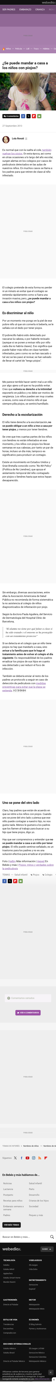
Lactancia (8, 1189)
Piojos (36, 874)
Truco (36, 49)
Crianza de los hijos (39, 1200)
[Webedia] (49, 2)
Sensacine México (37, 1353)
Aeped (41, 861)
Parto (31, 1189)
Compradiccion (9, 1333)
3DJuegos (33, 1265)
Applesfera (8, 1273)
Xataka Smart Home (11, 1278)
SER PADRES (8, 9)
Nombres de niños (31, 1146)
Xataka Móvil (8, 1269)
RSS (39, 1157)
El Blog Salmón (35, 1324)
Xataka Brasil (8, 1353)
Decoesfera (8, 1328)
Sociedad (33, 1206)
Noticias (7, 1183)
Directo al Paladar (10, 1304)
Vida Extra (33, 1269)
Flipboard (34, 116)
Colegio (48, 874)
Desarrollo (34, 1195)
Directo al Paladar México (14, 1361)
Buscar (52, 1237)
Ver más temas (11, 1225)
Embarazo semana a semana (13, 1208)
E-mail (39, 116)
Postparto (8, 1195)
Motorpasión (34, 1304)
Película (18, 49)
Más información (42, 1379)
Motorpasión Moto (36, 1309)
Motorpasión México (37, 1361)
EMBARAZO (25, 9)
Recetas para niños (12, 1200)
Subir (45, 1249)
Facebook (23, 116)
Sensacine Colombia (37, 1357)
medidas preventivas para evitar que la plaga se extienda (24, 687)
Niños (8, 49)
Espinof (32, 1289)
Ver (29, 1013)
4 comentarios (12, 116)
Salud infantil (20, 874)
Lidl (27, 49)
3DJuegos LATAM (36, 1348)
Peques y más (36, 1215)
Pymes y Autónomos (37, 1328)
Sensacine (33, 1285)
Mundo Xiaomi (9, 1282)
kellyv (12, 861)
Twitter (28, 116)
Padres (6, 1215)
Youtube (27, 1157)
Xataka (6, 1265)
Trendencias (8, 1324)
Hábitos (46, 49)
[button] (19, 138)
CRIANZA (40, 9)
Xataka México (9, 1348)
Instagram (33, 1157)
